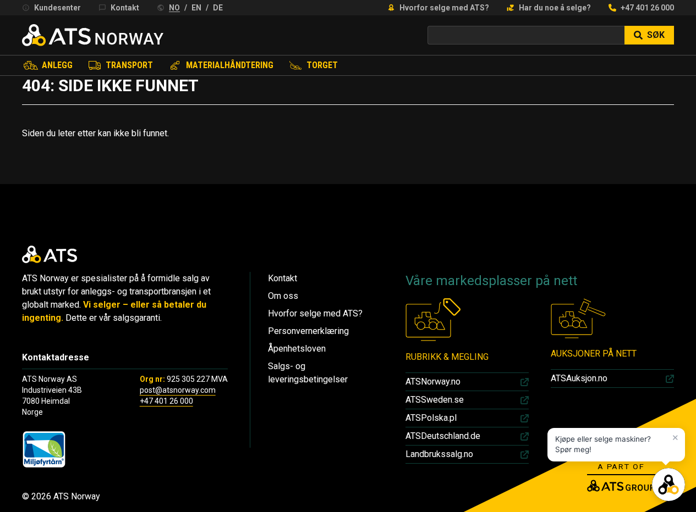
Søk (656, 35)
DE (218, 7)
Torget (322, 65)
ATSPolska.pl (431, 418)
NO (174, 7)
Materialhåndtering (229, 65)
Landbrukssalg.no (439, 454)
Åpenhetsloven (297, 348)
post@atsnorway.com (178, 390)
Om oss (283, 296)
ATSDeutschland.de (442, 436)
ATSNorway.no (433, 381)
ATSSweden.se (434, 399)
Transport (129, 65)
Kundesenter (57, 7)
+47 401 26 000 (647, 7)
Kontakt (125, 7)
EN (196, 7)
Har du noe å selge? (555, 7)
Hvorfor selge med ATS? (444, 7)
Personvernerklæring (308, 331)
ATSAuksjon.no (579, 378)
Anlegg (57, 65)
